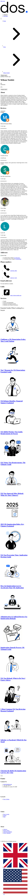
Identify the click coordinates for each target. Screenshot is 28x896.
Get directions (17, 257)
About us (5, 829)
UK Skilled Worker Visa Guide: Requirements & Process (12, 433)
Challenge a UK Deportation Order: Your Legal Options (13, 340)
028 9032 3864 (13, 270)
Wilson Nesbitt (6, 72)
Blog (4, 816)
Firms (4, 47)
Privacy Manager (7, 833)
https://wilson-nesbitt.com (15, 295)
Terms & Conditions (7, 831)
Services (5, 14)
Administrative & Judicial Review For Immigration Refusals (14, 617)
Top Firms (5, 16)
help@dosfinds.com (7, 784)
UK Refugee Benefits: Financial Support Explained (12, 402)
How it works (6, 814)
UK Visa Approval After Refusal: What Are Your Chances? (12, 494)
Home (4, 21)
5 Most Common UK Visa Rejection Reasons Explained (13, 710)
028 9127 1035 (13, 277)
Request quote (4, 75)
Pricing (4, 815)
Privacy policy (6, 830)
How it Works (6, 799)
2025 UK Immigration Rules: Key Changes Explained (12, 525)
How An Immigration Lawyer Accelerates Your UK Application (12, 587)
